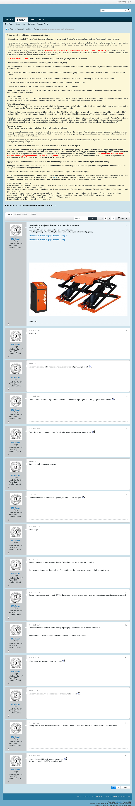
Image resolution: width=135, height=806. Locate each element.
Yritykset (36, 29)
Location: (12, 248)
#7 (126, 494)
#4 (126, 396)
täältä (55, 177)
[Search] (129, 10)
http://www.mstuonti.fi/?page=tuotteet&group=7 (48, 240)
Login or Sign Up (123, 2)
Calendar (31, 24)
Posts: (11, 246)
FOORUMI (21, 20)
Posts (9, 214)
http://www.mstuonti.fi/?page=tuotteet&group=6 (48, 236)
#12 (126, 658)
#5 (126, 429)
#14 (126, 723)
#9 (126, 560)
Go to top (125, 796)
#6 (126, 462)
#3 (126, 363)
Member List (20, 24)
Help (79, 796)
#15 (126, 756)
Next (125, 788)
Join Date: (12, 244)
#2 (126, 331)
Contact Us (88, 796)
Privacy (99, 796)
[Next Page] (114, 218)
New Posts (9, 24)
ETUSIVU (9, 20)
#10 (126, 592)
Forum (12, 29)
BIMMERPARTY (37, 20)
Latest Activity (21, 214)
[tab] (9, 214)
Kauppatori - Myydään (24, 29)
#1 (126, 225)
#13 (126, 690)
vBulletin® (119, 802)
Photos (33, 214)
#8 (126, 527)
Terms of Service (112, 796)
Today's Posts (42, 24)
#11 (126, 625)
